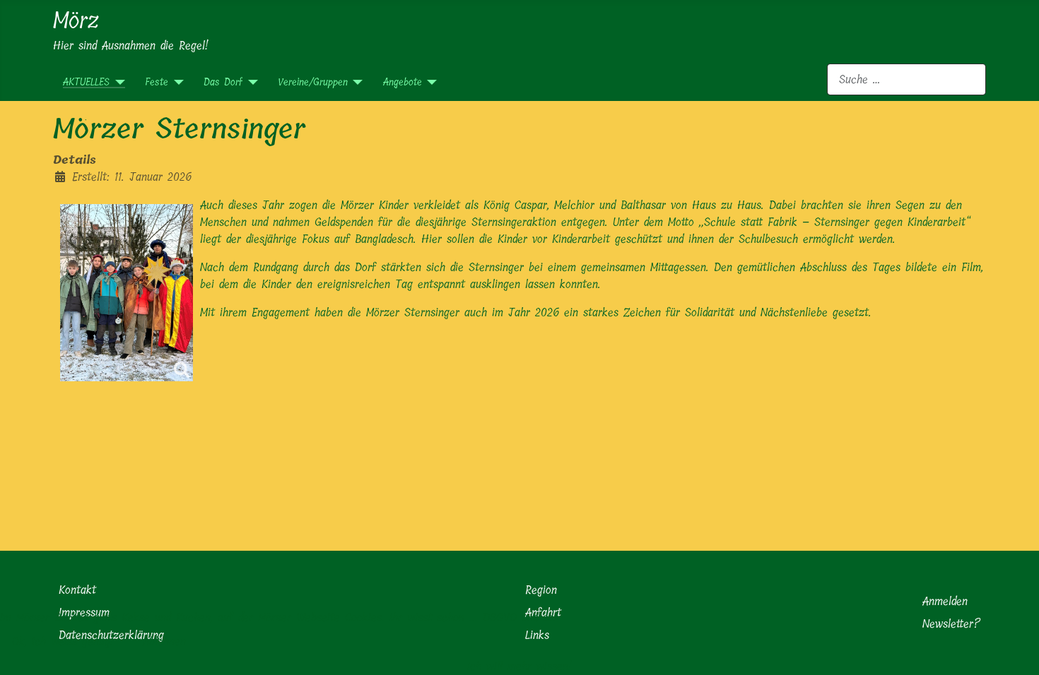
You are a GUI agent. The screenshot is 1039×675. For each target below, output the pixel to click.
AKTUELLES (86, 82)
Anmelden (945, 601)
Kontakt (77, 589)
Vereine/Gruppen (313, 82)
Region (541, 589)
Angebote (402, 82)
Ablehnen (164, 641)
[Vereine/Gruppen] (355, 82)
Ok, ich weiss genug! (63, 641)
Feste (156, 82)
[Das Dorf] (249, 82)
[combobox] (906, 79)
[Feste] (175, 82)
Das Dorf (223, 82)
